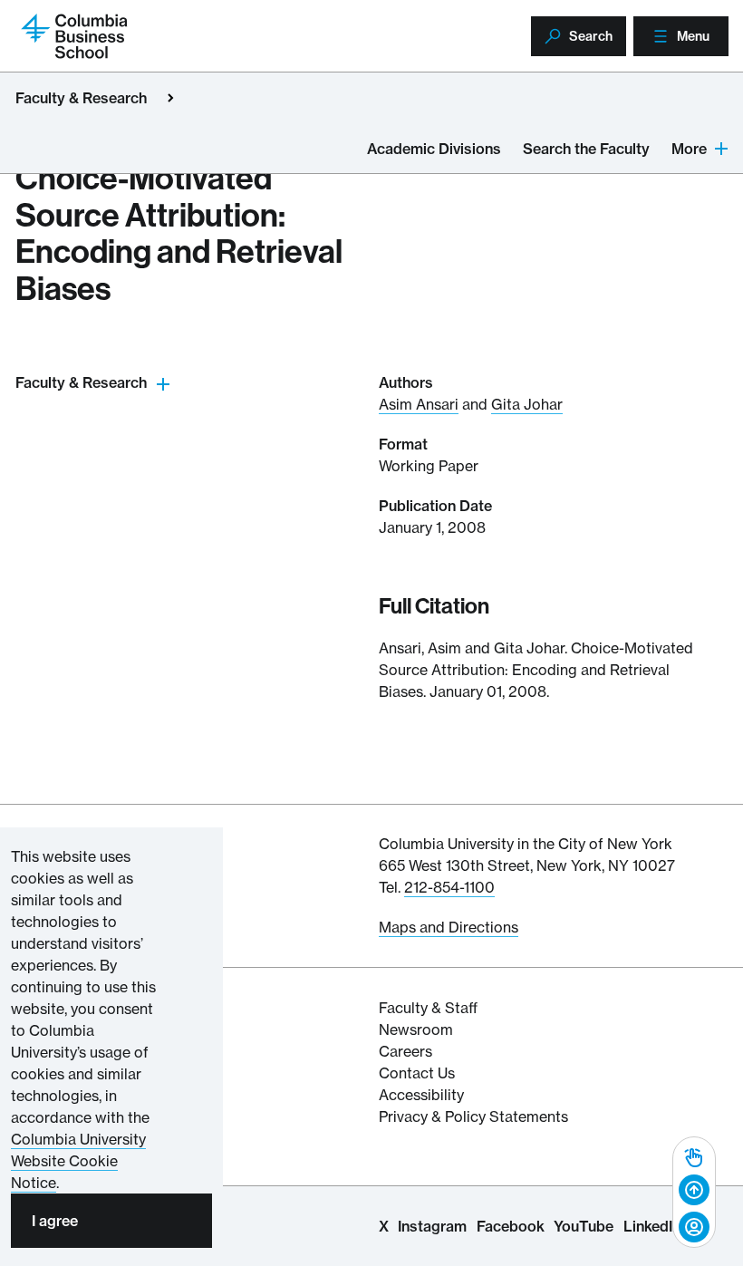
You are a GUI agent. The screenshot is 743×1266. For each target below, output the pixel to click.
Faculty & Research (81, 98)
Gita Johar (527, 404)
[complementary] (694, 1192)
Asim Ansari (418, 404)
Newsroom (416, 1029)
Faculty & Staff (428, 1008)
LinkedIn (651, 1226)
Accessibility (421, 1095)
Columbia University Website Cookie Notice (78, 1161)
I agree (55, 1221)
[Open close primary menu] (170, 98)
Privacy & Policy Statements (473, 1116)
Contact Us (417, 1073)
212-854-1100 (449, 887)
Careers (405, 1051)
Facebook (511, 1226)
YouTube (583, 1226)
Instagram (432, 1226)
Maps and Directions (448, 927)
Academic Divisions (434, 149)
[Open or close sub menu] (163, 382)
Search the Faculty (586, 149)
